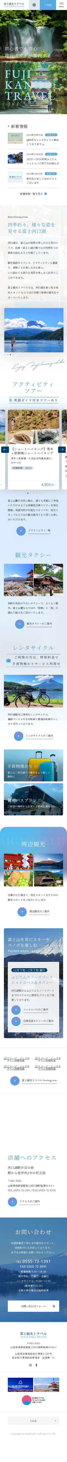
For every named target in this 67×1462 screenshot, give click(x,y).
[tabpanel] (34, 330)
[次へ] (62, 449)
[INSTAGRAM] (30, 1365)
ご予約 (48, 5)
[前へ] (5, 449)
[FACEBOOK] (36, 1365)
